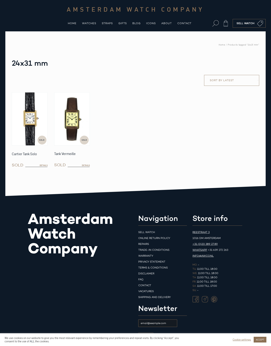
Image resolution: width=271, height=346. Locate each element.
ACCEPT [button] (260, 339)
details (44, 165)
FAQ (140, 279)
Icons (151, 23)
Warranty (145, 255)
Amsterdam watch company (135, 9)
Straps (107, 23)
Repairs (143, 244)
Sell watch (146, 232)
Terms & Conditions (153, 267)
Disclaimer (146, 273)
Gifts (122, 23)
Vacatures (146, 291)
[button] (215, 23)
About (166, 23)
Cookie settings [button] (242, 339)
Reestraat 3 (201, 232)
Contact (184, 23)
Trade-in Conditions (153, 250)
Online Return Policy (154, 238)
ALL (32, 341)
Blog (136, 23)
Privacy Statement (151, 261)
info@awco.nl (203, 255)
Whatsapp (199, 250)
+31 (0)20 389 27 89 (205, 244)
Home (72, 23)
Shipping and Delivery (154, 297)
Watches (89, 23)
